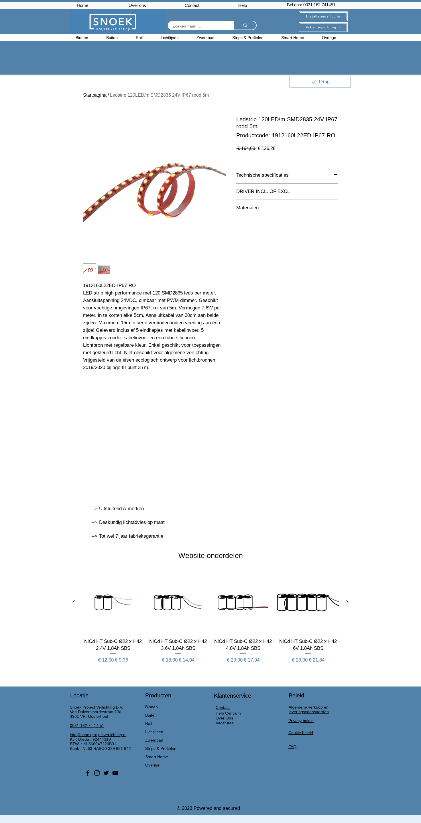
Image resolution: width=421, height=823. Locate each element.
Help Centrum (228, 713)
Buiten (151, 715)
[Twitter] (106, 773)
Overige (152, 765)
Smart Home (156, 756)
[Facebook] (87, 773)
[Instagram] (97, 773)
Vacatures (225, 723)
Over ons (137, 5)
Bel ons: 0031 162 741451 (311, 4)
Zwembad (154, 740)
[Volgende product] (347, 602)
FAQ (292, 746)
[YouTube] (115, 773)
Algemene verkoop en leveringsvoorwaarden (309, 709)
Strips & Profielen (160, 748)
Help (242, 5)
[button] (334, 37)
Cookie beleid (300, 732)
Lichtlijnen (154, 732)
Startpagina (95, 95)
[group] (210, 621)
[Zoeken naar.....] (245, 25)
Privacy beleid (301, 720)
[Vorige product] (73, 602)
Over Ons (224, 718)
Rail (148, 723)
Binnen (151, 707)
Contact (192, 5)
